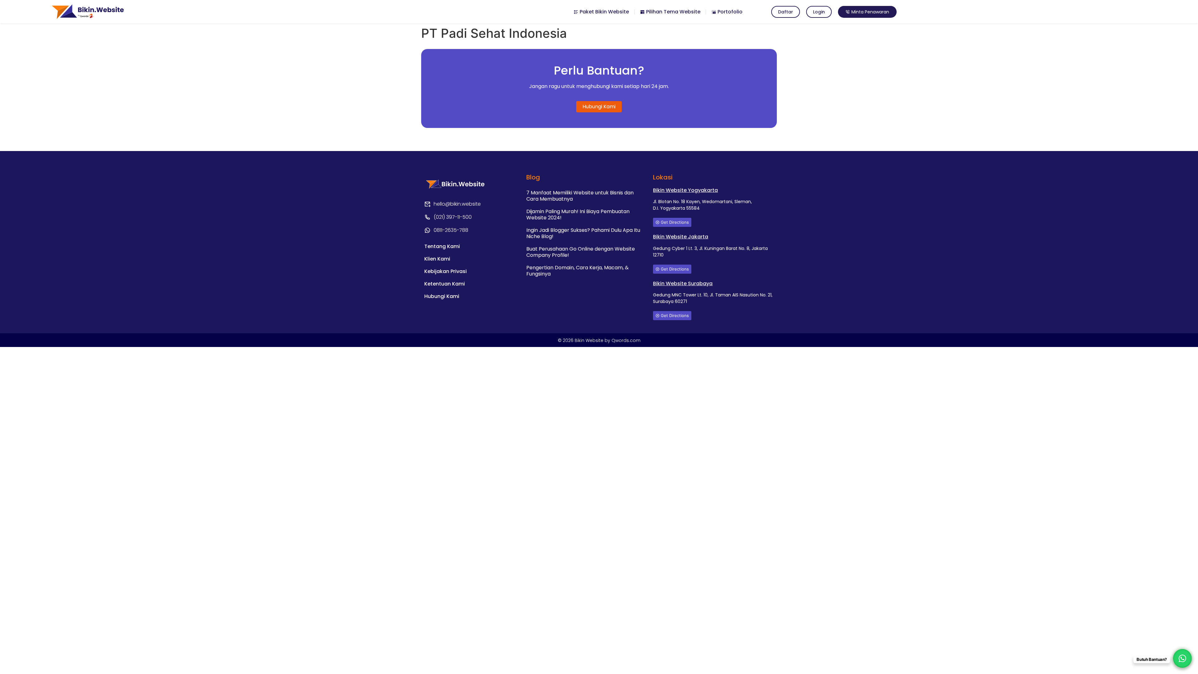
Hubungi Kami (441, 296)
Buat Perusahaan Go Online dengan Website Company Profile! (580, 252)
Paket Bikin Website (603, 11)
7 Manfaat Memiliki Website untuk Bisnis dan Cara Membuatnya (580, 196)
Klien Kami (437, 258)
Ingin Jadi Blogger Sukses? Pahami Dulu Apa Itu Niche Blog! (583, 233)
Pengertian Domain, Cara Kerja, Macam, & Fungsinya (577, 270)
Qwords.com (625, 340)
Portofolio (729, 11)
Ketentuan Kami (444, 283)
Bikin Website (590, 340)
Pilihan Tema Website (672, 11)
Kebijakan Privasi (445, 271)
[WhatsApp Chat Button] (1182, 658)
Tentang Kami (442, 246)
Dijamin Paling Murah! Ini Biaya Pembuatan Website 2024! (578, 214)
